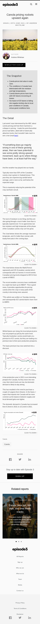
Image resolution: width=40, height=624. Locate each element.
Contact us (20, 590)
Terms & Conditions (20, 608)
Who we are (20, 568)
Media (20, 585)
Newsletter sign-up (14, 65)
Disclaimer (20, 614)
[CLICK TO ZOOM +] (20, 213)
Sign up (20, 476)
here (16, 135)
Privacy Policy (20, 603)
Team (20, 579)
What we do (20, 573)
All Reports (20, 556)
